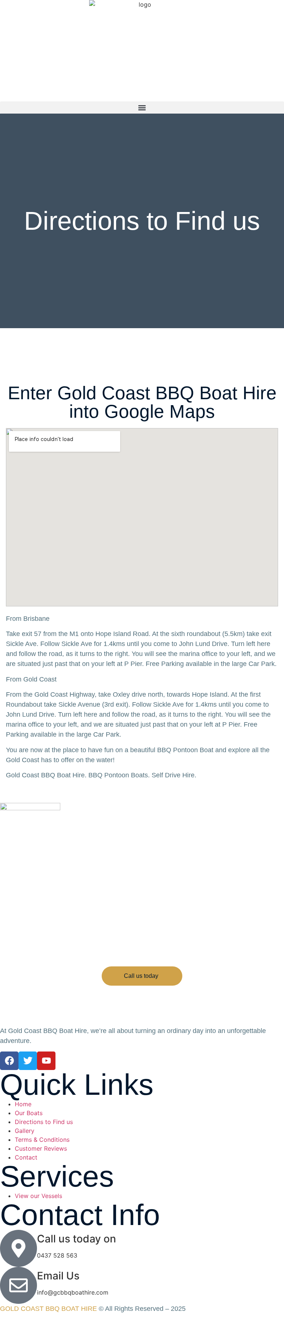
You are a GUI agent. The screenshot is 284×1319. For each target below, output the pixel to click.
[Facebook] (9, 1061)
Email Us (58, 1275)
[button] (142, 107)
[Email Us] (18, 1285)
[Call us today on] (18, 1248)
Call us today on (76, 1238)
